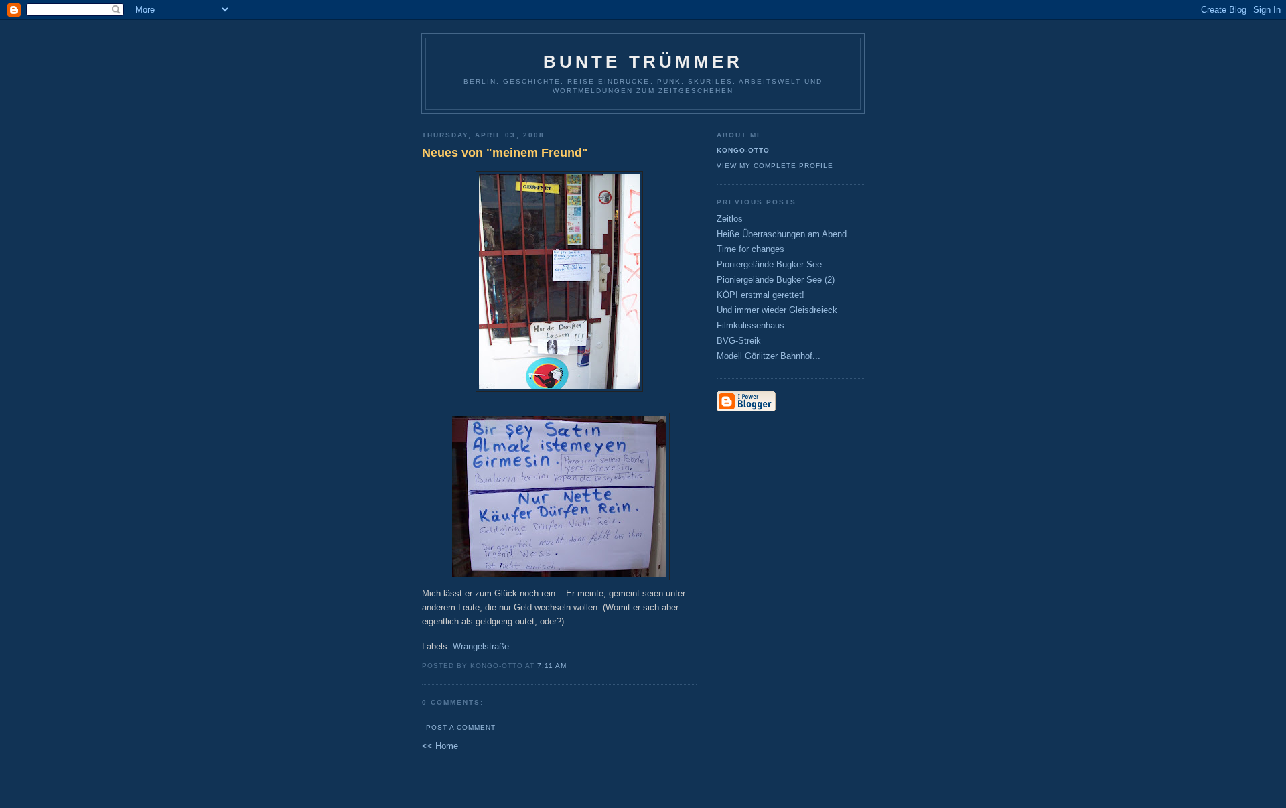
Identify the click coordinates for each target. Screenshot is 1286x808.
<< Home (440, 746)
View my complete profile (775, 166)
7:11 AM (552, 665)
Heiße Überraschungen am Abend (782, 234)
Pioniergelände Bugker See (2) (776, 280)
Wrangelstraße (481, 646)
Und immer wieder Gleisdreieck (777, 310)
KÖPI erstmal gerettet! (760, 295)
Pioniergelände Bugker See (769, 264)
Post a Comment (461, 727)
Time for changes (750, 249)
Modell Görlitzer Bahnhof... (768, 356)
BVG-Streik (739, 341)
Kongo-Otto (743, 150)
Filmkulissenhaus (750, 325)
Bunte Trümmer (643, 62)
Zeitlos (730, 219)
